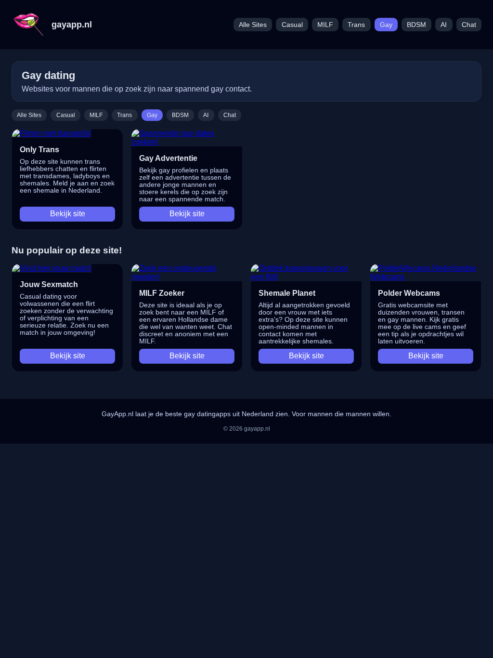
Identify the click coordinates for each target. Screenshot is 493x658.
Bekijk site (67, 214)
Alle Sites (253, 24)
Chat (469, 24)
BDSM (416, 24)
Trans (356, 24)
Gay (386, 24)
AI (444, 24)
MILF (325, 24)
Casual (292, 24)
